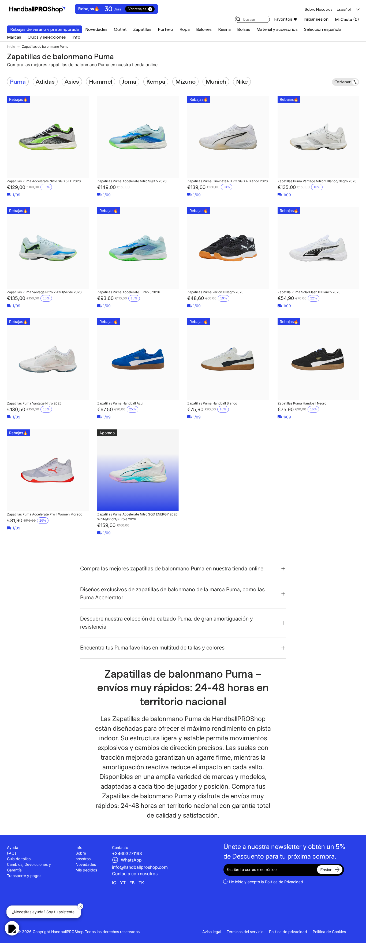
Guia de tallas (19, 858)
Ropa (185, 29)
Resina (224, 29)
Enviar (326, 869)
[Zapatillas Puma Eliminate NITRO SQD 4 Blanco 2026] (228, 137)
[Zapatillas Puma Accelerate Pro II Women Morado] (48, 470)
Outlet (120, 29)
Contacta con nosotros (135, 873)
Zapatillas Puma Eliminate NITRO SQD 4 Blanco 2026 (227, 181)
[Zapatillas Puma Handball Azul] (138, 359)
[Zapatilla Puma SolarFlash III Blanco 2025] (318, 248)
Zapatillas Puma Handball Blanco (212, 403)
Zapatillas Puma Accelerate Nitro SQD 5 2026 (131, 181)
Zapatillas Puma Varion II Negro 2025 (215, 292)
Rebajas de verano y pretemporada (44, 29)
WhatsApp (131, 860)
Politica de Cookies (329, 931)
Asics (72, 81)
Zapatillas (142, 29)
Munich (216, 81)
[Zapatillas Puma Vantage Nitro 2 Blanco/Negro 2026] (318, 137)
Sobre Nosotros (319, 9)
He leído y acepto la (266, 881)
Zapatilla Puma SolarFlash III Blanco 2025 (309, 292)
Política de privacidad (288, 931)
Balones (204, 29)
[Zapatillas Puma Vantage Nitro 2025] (48, 359)
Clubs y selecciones (47, 37)
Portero (165, 29)
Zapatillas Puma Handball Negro (302, 403)
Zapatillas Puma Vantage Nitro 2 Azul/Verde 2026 (44, 292)
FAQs (11, 853)
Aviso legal (211, 931)
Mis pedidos (86, 870)
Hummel (100, 81)
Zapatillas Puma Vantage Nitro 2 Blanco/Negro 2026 (317, 181)
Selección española (322, 29)
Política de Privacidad (284, 881)
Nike (242, 81)
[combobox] (252, 19)
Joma (129, 81)
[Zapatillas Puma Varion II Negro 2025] (228, 248)
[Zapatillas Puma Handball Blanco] (228, 359)
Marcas (14, 37)
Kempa (155, 81)
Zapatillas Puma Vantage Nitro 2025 (34, 403)
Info (76, 37)
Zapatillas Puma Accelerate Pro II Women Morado (44, 514)
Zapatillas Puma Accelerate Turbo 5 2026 (128, 292)
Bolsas (243, 29)
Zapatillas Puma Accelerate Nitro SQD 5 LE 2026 (44, 181)
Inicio (11, 46)
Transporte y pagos (24, 875)
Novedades (96, 29)
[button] (347, 19)
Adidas (45, 81)
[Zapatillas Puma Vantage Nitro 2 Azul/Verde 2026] (48, 248)
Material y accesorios (277, 29)
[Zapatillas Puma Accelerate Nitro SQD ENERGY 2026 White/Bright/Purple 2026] (138, 470)
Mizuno (185, 81)
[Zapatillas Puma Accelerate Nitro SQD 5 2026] (138, 137)
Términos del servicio (245, 931)
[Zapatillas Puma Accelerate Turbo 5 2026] (138, 248)
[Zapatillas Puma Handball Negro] (318, 359)
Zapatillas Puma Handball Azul (120, 403)
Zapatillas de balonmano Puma (45, 46)
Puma (18, 81)
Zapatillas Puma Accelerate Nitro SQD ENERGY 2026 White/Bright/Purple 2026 (137, 516)
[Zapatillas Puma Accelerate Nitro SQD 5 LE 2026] (48, 137)
